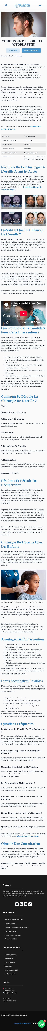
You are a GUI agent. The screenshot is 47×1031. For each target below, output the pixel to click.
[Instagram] (21, 904)
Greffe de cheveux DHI (11, 970)
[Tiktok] (30, 904)
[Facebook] (17, 904)
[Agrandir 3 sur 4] (19, 215)
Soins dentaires (9, 958)
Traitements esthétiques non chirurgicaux (16, 927)
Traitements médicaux (11, 939)
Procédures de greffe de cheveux (14, 919)
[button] (40, 5)
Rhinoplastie (8, 966)
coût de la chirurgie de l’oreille (28, 836)
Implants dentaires (10, 974)
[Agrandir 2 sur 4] (43, 198)
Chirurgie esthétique (10, 923)
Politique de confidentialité (22, 1023)
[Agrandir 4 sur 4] (43, 215)
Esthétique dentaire (10, 931)
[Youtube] (25, 904)
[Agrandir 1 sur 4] (19, 198)
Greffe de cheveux (10, 962)
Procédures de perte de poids (13, 935)
